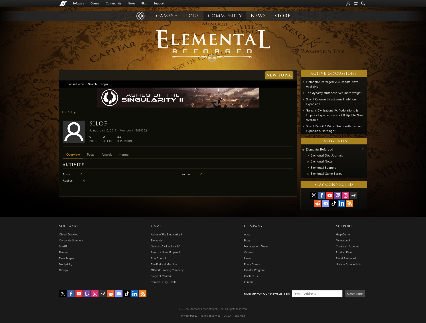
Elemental (157, 240)
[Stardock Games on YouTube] (330, 195)
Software (78, 3)
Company (253, 226)
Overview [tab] (73, 154)
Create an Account (347, 246)
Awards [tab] (107, 154)
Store (282, 16)
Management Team (256, 246)
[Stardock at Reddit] (318, 203)
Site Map (240, 315)
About (247, 234)
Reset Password (346, 258)
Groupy (63, 270)
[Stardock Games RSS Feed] (350, 203)
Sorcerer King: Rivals (163, 282)
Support (159, 3)
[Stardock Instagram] (346, 195)
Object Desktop (68, 234)
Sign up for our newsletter (266, 293)
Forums (248, 282)
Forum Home (76, 84)
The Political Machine (164, 264)
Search (92, 84)
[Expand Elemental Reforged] (303, 150)
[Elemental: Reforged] (213, 45)
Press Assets (252, 264)
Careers (249, 252)
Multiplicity (65, 264)
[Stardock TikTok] (334, 203)
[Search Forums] (363, 3)
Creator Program (254, 270)
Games (95, 3)
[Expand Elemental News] (308, 162)
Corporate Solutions (71, 240)
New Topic (279, 75)
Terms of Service (210, 315)
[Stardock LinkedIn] (342, 203)
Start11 (63, 246)
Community (114, 3)
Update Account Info (348, 264)
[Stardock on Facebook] (322, 195)
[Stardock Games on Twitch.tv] (338, 195)
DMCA (227, 315)
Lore (192, 16)
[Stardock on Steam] (354, 195)
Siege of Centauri (161, 276)
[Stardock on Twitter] (314, 195)
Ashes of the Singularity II (166, 234)
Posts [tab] (91, 154)
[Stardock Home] (63, 3)
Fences (63, 252)
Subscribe (355, 294)
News (131, 3)
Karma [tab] (124, 154)
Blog (144, 3)
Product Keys (344, 252)
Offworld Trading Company (167, 270)
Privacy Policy (189, 315)
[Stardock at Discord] (326, 203)
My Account (343, 240)
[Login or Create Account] (348, 3)
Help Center (343, 234)
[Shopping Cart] (355, 3)
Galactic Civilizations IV (165, 246)
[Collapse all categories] (363, 148)
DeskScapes (67, 258)
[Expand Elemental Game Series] (308, 174)
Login (104, 84)
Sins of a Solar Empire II (165, 252)
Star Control (158, 258)
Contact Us (251, 276)
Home (67, 112)
